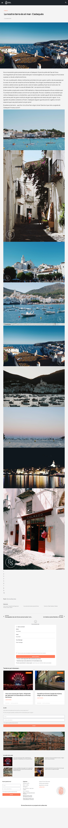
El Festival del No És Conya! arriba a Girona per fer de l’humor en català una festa (54, 768)
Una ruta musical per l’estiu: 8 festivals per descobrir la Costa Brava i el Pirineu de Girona (18, 695)
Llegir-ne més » (8, 699)
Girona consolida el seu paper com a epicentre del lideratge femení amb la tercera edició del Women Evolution (23, 769)
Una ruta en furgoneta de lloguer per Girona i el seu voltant (11, 606)
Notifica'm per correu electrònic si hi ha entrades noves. (29, 660)
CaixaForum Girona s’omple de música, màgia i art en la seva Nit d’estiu (49, 694)
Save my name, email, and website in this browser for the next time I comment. (32, 653)
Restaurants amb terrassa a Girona (27, 796)
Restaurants (26, 783)
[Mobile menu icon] (2, 2)
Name (17, 629)
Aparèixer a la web (43, 785)
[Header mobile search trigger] (66, 2)
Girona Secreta (11, 599)
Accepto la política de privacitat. (11, 722)
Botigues (25, 786)
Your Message (19, 640)
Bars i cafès (26, 785)
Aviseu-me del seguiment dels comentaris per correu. (29, 658)
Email (17, 634)
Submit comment (35, 656)
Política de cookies (43, 783)
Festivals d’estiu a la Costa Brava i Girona (28, 799)
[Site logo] (8, 2)
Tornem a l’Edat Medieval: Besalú (51, 606)
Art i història (26, 791)
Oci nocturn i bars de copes (28, 789)
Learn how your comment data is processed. (42, 663)
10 (4, 593)
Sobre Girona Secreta (44, 781)
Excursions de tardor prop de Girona (31, 606)
